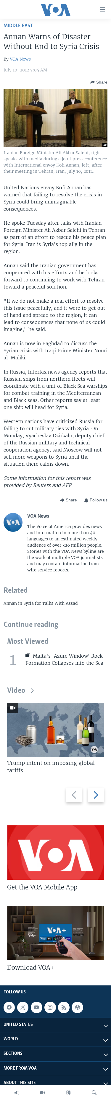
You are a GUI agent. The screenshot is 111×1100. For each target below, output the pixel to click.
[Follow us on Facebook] (9, 1007)
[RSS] (63, 1007)
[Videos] (43, 1092)
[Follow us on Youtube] (36, 1007)
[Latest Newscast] (17, 1092)
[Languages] (68, 1092)
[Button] (98, 82)
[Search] (94, 1092)
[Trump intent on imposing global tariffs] (55, 730)
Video (16, 691)
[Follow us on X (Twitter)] (22, 1007)
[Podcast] (77, 1007)
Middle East (18, 25)
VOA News (20, 59)
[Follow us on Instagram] (50, 1007)
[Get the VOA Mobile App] (55, 852)
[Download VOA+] (55, 933)
